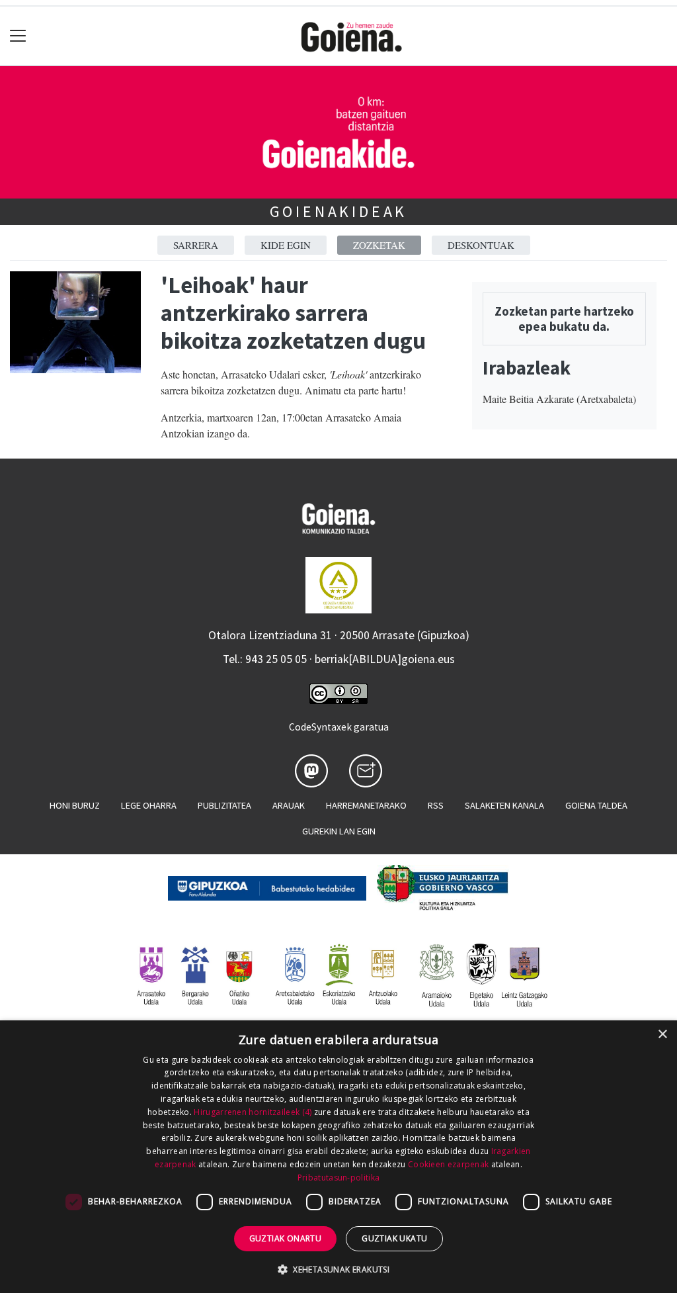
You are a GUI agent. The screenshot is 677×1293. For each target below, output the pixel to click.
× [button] (662, 1035)
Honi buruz (75, 805)
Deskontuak (481, 244)
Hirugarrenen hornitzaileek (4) (252, 1112)
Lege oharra (149, 805)
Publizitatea (224, 805)
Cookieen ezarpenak (448, 1164)
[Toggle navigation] (18, 36)
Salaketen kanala (504, 805)
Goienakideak (339, 211)
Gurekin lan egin (339, 831)
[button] (338, 1269)
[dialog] (338, 1156)
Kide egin (285, 244)
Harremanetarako (366, 805)
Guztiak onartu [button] (285, 1238)
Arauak (288, 805)
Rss (436, 805)
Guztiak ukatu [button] (394, 1238)
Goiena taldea (596, 805)
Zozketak (379, 244)
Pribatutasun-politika (338, 1177)
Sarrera (195, 244)
